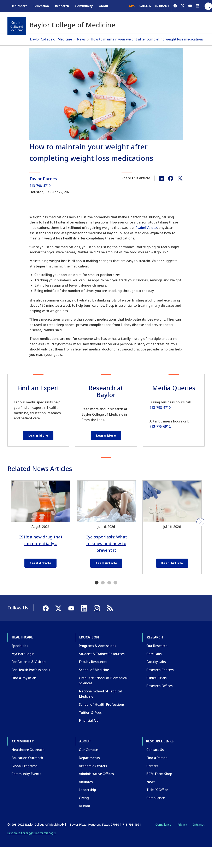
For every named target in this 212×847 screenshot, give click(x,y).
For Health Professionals (30, 670)
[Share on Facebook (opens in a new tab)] (170, 178)
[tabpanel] (40, 527)
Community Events (26, 773)
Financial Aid (89, 720)
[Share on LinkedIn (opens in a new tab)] (161, 178)
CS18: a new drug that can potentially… (40, 540)
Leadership (87, 789)
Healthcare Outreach (28, 749)
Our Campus (89, 749)
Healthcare (19, 6)
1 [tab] (97, 583)
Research (62, 6)
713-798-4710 (40, 185)
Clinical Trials (156, 678)
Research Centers (160, 670)
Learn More (38, 435)
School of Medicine (94, 670)
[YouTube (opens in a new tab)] (190, 6)
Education (41, 6)
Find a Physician (23, 678)
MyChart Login (22, 654)
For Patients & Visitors (28, 661)
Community (84, 6)
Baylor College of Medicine (51, 39)
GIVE (132, 6)
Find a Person (156, 757)
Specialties (19, 645)
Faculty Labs (156, 661)
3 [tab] (109, 583)
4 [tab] (115, 583)
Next (200, 522)
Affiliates (86, 782)
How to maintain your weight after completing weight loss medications (147, 39)
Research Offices (159, 685)
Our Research (156, 645)
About (103, 6)
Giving (84, 798)
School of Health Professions (102, 704)
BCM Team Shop (159, 773)
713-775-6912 (160, 426)
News (81, 39)
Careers (152, 766)
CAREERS (145, 6)
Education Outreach (27, 757)
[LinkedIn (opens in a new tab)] (197, 6)
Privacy (182, 824)
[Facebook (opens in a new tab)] (175, 6)
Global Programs (24, 766)
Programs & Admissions (97, 645)
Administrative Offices (96, 773)
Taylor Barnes (43, 179)
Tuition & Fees (90, 712)
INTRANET (162, 6)
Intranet (199, 824)
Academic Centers (93, 766)
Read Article (40, 563)
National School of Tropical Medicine (100, 694)
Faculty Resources (93, 661)
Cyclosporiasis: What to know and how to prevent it (106, 543)
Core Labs (154, 654)
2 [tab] (103, 583)
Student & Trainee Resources (102, 654)
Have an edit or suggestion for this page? (31, 833)
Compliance (155, 798)
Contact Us (155, 749)
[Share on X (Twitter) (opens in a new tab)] (180, 178)
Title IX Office (157, 789)
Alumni (84, 806)
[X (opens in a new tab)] (182, 6)
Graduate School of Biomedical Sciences (103, 681)
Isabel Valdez (146, 227)
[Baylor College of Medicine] (16, 26)
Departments (89, 757)
